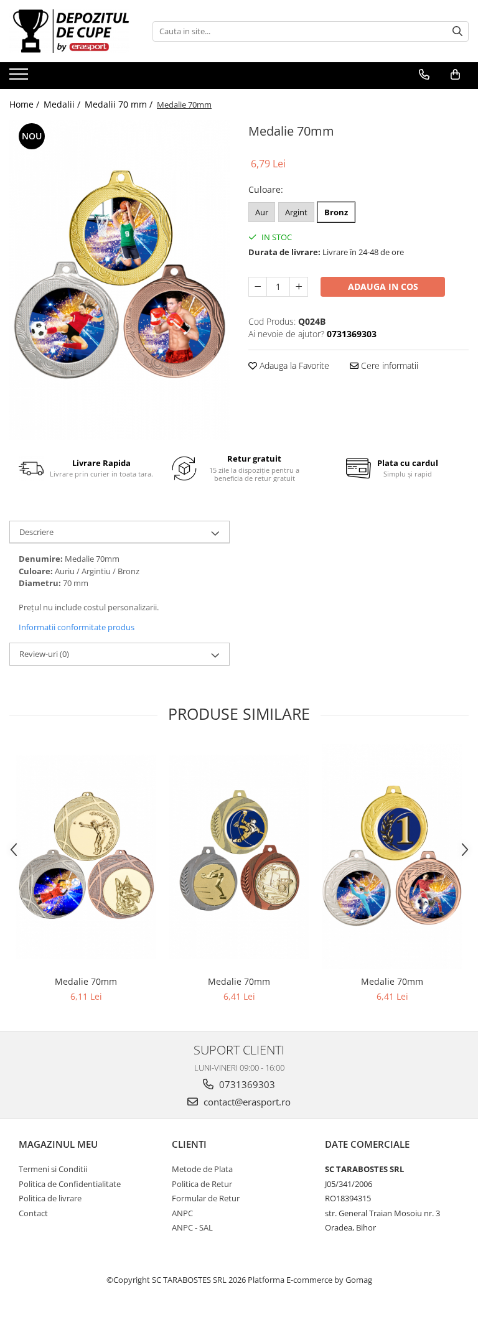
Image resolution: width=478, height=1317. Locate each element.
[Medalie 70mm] (119, 280)
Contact (33, 1213)
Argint (296, 212)
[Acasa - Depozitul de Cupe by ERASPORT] (71, 31)
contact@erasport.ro (246, 1102)
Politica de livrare (50, 1198)
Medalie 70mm (86, 981)
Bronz (336, 212)
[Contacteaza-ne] (424, 74)
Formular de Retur (206, 1198)
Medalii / (63, 104)
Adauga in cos (383, 286)
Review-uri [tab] (44, 653)
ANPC (182, 1213)
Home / (25, 104)
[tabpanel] (119, 280)
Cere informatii (388, 365)
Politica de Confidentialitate (70, 1183)
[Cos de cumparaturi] (455, 74)
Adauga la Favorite (293, 365)
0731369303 (246, 1084)
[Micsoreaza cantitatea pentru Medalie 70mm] (257, 287)
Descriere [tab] (36, 532)
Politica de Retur (202, 1183)
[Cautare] (457, 31)
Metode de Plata (202, 1169)
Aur (261, 212)
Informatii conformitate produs (76, 627)
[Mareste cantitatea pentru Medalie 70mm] (298, 287)
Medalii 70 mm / (120, 104)
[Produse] (20, 77)
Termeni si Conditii (53, 1169)
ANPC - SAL (192, 1227)
